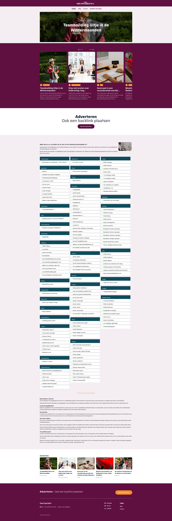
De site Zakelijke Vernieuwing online (52, 275)
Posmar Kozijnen (77, 279)
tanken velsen (76, 307)
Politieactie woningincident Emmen (82, 364)
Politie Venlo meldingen (48, 380)
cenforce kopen (46, 187)
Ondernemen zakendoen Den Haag (112, 264)
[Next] (91, 50)
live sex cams (46, 184)
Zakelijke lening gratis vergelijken (51, 174)
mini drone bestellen (108, 301)
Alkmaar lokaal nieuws (79, 367)
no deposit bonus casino (48, 339)
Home (74, 9)
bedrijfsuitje (45, 237)
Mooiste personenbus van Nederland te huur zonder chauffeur (104, 473)
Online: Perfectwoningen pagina (81, 377)
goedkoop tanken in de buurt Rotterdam (53, 218)
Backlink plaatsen (86, 126)
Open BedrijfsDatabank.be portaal (51, 259)
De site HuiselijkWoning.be (80, 241)
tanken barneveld (108, 225)
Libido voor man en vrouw (110, 282)
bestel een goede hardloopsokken (82, 294)
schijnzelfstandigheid (109, 326)
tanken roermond (47, 252)
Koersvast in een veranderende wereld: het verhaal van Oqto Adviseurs (85, 473)
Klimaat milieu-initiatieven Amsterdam (83, 228)
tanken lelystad (107, 260)
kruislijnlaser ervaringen (109, 310)
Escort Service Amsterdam (80, 171)
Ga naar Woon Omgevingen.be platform (83, 313)
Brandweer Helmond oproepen (111, 232)
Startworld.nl (76, 209)
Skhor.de (75, 218)
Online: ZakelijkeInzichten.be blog (112, 245)
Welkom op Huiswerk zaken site (50, 265)
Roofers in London (47, 361)
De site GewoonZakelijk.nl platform (82, 263)
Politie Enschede (46, 374)
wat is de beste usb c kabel (80, 323)
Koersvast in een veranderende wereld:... (108, 89)
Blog (79, 9)
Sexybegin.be (76, 202)
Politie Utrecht (76, 326)
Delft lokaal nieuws (78, 370)
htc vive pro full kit (78, 297)
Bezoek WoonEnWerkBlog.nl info (112, 273)
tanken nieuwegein (78, 335)
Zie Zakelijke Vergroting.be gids (81, 247)
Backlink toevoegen (96, 9)
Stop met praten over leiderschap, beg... (79, 89)
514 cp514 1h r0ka (78, 162)
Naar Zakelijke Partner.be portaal (82, 269)
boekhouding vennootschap (49, 293)
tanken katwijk (76, 354)
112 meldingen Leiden (109, 178)
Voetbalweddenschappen (110, 291)
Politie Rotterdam (77, 329)
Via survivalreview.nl (108, 209)
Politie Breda (106, 216)
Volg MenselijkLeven (47, 386)
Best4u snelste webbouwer (49, 200)
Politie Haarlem (107, 165)
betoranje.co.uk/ (46, 352)
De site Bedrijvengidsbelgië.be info (51, 262)
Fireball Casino (46, 349)
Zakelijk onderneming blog (49, 383)
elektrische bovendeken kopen (111, 313)
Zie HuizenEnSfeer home (49, 268)
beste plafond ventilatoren (80, 288)
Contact (85, 9)
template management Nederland (51, 228)
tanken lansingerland (109, 222)
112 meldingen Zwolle (109, 175)
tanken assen (107, 172)
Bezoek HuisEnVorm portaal (111, 242)
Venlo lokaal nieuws (78, 374)
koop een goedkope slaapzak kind (82, 291)
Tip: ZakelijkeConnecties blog (81, 266)
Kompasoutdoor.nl (78, 215)
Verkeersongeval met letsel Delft (112, 267)
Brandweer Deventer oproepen (111, 229)
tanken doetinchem (78, 357)
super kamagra (46, 190)
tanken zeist (45, 377)
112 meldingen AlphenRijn (110, 323)
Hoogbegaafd (76, 189)
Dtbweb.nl (75, 206)
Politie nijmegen (107, 162)
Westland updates (78, 231)
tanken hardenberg (108, 320)
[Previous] (80, 50)
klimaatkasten (46, 255)
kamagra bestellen (47, 194)
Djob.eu (44, 171)
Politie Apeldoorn (108, 257)
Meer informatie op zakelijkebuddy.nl (52, 370)
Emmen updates (77, 235)
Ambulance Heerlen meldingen (81, 238)
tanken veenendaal (78, 310)
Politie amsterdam (108, 304)
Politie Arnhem (107, 219)
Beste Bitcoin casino (47, 284)
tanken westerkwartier (79, 196)
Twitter (109, 506)
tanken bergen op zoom (79, 332)
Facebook (109, 503)
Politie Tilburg (46, 246)
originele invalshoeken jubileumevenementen (115, 270)
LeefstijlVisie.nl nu (108, 188)
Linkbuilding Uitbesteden (79, 260)
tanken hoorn (106, 317)
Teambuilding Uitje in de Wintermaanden (86, 27)
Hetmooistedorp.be (78, 222)
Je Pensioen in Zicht (47, 181)
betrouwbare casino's (48, 330)
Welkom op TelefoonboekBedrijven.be (83, 244)
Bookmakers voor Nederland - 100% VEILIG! (54, 162)
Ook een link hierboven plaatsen (86, 393)
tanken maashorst (78, 361)
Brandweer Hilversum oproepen (111, 235)
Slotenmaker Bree (47, 197)
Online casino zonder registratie (50, 346)
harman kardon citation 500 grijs (81, 351)
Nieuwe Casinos (46, 336)
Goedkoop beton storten (48, 320)
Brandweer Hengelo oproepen (111, 238)
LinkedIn (109, 508)
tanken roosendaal (78, 301)
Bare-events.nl (77, 180)
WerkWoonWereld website (110, 191)
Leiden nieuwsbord (108, 181)
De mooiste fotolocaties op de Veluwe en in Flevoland (123, 472)
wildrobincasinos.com (48, 342)
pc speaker (45, 249)
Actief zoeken (76, 257)
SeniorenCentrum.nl (78, 199)
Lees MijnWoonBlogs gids (49, 272)
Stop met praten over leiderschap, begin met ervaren (65, 473)
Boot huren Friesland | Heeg (49, 302)
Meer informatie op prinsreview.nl (82, 345)
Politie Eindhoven (108, 307)
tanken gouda (76, 193)
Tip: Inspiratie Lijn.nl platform (111, 185)
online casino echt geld (48, 333)
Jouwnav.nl (76, 225)
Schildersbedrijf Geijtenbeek (49, 178)
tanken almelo (76, 304)
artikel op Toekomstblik (79, 380)
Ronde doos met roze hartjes (111, 200)
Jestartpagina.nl (77, 212)
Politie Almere (107, 254)
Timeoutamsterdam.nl (48, 209)
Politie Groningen (77, 348)
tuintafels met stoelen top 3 (110, 168)
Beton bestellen (46, 311)
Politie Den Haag (107, 213)
